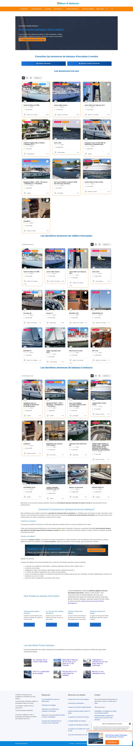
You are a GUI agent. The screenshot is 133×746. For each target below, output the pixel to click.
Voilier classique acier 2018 (53, 351)
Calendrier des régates (49, 705)
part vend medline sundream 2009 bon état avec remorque (65, 182)
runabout (98, 497)
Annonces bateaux (36, 9)
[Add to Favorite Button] (47, 84)
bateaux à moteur (92, 191)
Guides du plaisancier (72, 9)
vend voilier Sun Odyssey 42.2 (95, 105)
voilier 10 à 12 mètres (32, 114)
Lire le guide (29, 624)
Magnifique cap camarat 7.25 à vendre (54, 444)
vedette (90, 154)
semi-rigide (60, 193)
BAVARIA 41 (27, 351)
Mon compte (100, 9)
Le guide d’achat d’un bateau (77, 721)
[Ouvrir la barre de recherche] (112, 9)
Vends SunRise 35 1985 (31, 105)
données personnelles (81, 743)
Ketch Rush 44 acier (76, 351)
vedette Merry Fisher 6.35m (94, 182)
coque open (76, 454)
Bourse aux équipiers (88, 9)
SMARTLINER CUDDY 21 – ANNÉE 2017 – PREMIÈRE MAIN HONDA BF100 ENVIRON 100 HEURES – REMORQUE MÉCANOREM (101, 447)
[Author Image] (25, 101)
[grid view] (23, 77)
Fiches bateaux (58, 9)
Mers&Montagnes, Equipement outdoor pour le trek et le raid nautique (103, 717)
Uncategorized (30, 154)
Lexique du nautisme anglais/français (79, 707)
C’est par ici (112, 742)
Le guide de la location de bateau (78, 717)
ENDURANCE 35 (97, 313)
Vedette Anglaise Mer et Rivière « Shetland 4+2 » (34, 143)
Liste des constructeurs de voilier (78, 735)
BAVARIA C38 (73, 313)
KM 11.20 (95, 351)
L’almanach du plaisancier (76, 703)
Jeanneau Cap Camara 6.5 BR (78, 444)
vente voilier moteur (60, 105)
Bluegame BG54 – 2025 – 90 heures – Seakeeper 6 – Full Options (35, 182)
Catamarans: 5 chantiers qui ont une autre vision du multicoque (100, 662)
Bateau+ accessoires (76, 487)
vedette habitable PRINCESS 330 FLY (52, 488)
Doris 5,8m (57, 143)
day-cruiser (52, 454)
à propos (71, 743)
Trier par (37, 78)
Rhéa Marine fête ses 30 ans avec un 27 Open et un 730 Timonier (70, 662)
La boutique (47, 9)
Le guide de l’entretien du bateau (78, 725)
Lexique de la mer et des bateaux (78, 699)
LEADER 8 (26, 221)
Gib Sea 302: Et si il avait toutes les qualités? (69, 673)
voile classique (61, 152)
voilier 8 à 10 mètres (62, 114)
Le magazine (23, 9)
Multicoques (53, 322)
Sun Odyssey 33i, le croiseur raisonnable (40, 661)
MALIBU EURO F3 (98, 487)
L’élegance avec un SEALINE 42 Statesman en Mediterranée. (95, 143)
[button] (130, 724)
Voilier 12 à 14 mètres (93, 114)
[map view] (30, 77)
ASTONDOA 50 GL (29, 487)
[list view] (27, 77)
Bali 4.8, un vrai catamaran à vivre (98, 672)
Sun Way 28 (27, 313)
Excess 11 (49, 313)
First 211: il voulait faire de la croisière (41, 672)
